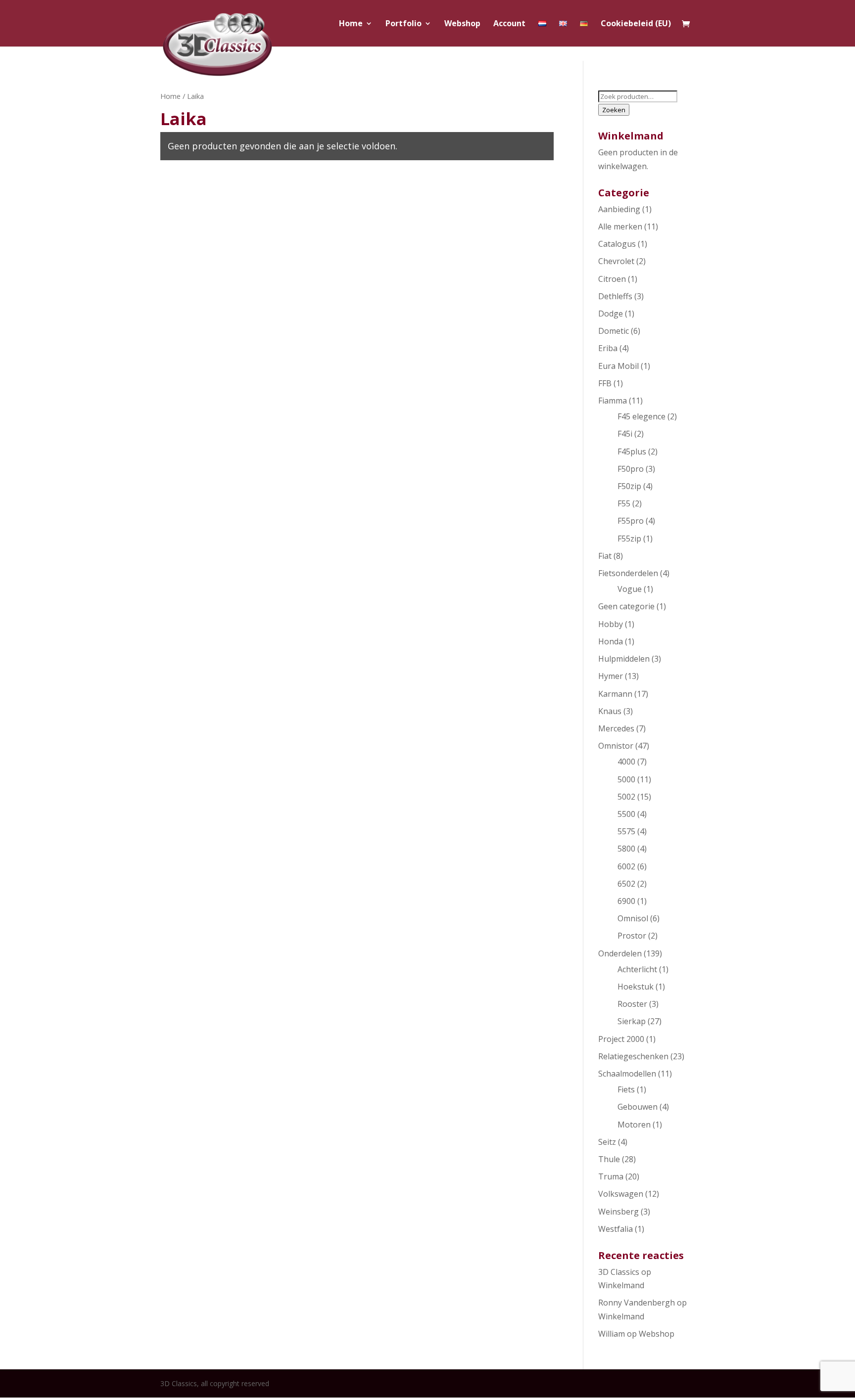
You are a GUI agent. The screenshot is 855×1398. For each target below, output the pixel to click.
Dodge (610, 313)
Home (351, 24)
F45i (625, 433)
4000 (626, 761)
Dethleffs (615, 296)
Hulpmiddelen (624, 658)
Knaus (609, 711)
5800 (626, 848)
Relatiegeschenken (633, 1056)
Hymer (610, 676)
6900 (626, 901)
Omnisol (633, 918)
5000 (626, 779)
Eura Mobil (618, 366)
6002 (626, 866)
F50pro (631, 468)
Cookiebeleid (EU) (636, 24)
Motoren (634, 1124)
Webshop (462, 24)
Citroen (612, 278)
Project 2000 (621, 1039)
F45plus (632, 451)
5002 (626, 796)
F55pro (631, 520)
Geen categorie (626, 606)
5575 (626, 831)
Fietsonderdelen (628, 573)
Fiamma (612, 400)
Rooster (632, 1003)
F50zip (629, 486)
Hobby (610, 624)
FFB (605, 383)
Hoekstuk (636, 986)
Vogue (630, 589)
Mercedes (616, 728)
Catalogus (617, 243)
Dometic (613, 330)
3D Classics (618, 1271)
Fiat (605, 555)
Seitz (607, 1141)
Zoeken (613, 109)
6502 (626, 883)
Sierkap (632, 1021)
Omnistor (615, 745)
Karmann (615, 693)
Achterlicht (637, 969)
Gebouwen (638, 1106)
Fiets (626, 1089)
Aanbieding (619, 209)
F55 (624, 503)
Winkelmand (621, 1285)
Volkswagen (620, 1193)
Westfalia (615, 1228)
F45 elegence (641, 416)
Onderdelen (620, 953)
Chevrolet (616, 261)
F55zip (629, 538)
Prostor (632, 935)
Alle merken (620, 226)
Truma (610, 1176)
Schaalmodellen (627, 1073)
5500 (626, 814)
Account (509, 24)
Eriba (608, 348)
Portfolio (403, 24)
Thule (609, 1159)
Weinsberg (618, 1211)
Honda (610, 641)
